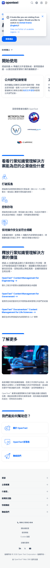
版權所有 (8, 554)
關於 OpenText (20, 428)
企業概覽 (5, 484)
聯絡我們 (17, 456)
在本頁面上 (6, 50)
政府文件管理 (28, 90)
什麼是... (5, 491)
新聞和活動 (6, 498)
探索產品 (9, 39)
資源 (4, 478)
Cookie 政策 (25, 537)
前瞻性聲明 (25, 543)
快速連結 (5, 505)
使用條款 (25, 532)
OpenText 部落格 (21, 442)
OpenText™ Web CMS (22, 559)
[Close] (42, 16)
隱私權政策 (25, 528)
